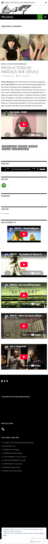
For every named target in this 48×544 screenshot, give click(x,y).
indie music (22, 146)
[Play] (4, 169)
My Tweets (5, 213)
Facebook (5, 196)
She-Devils (6, 149)
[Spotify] (3, 185)
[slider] (43, 169)
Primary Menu (45, 17)
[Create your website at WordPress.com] (24, 2)
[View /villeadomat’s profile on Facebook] (2, 381)
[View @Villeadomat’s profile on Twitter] (4, 381)
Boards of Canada (9, 146)
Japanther (33, 146)
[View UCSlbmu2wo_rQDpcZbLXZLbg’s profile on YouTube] (7, 381)
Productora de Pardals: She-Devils (19, 70)
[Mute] (38, 169)
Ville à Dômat (7, 17)
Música (4, 64)
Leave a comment (24, 76)
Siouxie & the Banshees (20, 149)
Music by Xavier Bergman (17, 64)
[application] (24, 169)
